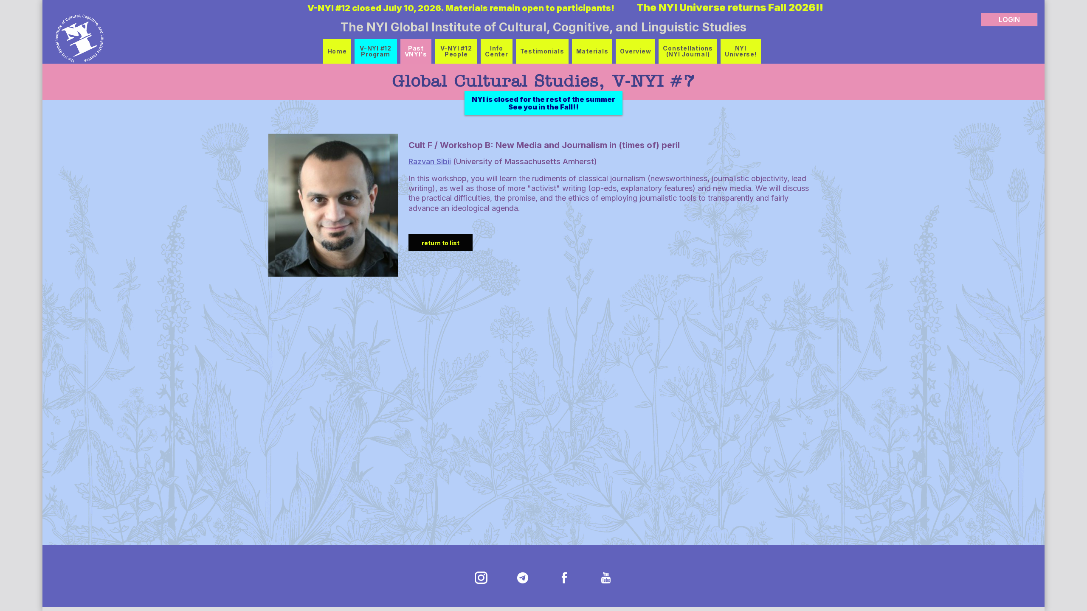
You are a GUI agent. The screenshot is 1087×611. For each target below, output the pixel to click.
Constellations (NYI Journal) (688, 51)
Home (337, 51)
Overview (635, 51)
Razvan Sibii (429, 161)
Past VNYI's (416, 51)
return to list (440, 243)
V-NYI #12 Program (375, 51)
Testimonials (542, 51)
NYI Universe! (741, 51)
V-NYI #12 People (456, 51)
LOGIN (1009, 19)
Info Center (496, 51)
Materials (592, 51)
